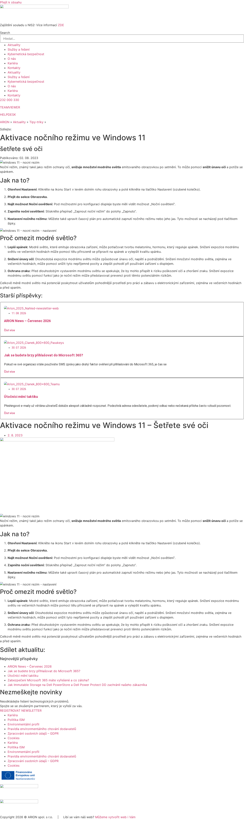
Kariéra (13, 63)
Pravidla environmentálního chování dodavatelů (42, 729)
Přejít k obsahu (11, 2)
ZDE (61, 25)
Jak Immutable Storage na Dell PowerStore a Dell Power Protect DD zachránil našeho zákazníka (77, 685)
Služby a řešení (19, 49)
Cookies (13, 738)
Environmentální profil (23, 724)
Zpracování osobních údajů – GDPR (33, 733)
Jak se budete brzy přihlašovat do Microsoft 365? (43, 355)
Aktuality (14, 45)
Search (5, 32)
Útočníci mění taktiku (21, 397)
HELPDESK (8, 114)
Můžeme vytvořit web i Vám (115, 817)
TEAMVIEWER (10, 107)
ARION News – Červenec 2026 (27, 321)
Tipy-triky (36, 122)
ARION (4, 122)
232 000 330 (9, 100)
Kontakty (14, 68)
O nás (12, 59)
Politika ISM (16, 720)
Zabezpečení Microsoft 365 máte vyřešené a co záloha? (48, 680)
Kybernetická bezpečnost (26, 54)
